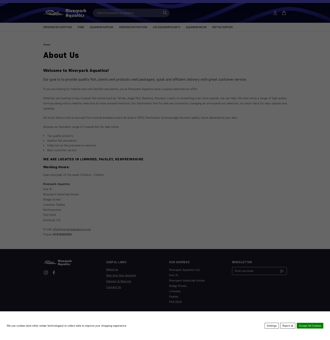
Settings (272, 325)
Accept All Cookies (310, 325)
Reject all (287, 325)
